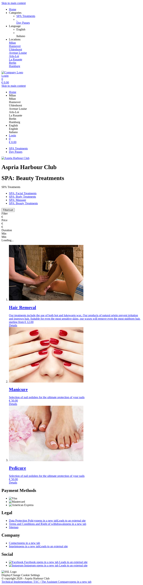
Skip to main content (13, 3)
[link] (79, 29)
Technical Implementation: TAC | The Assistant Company (46, 581)
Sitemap (13, 527)
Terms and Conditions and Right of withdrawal (47, 523)
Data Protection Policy (47, 520)
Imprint (38, 546)
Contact (24, 543)
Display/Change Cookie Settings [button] (20, 575)
